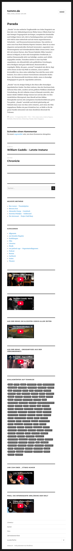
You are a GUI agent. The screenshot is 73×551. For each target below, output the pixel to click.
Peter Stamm (11, 451)
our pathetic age (22, 387)
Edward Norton (50, 393)
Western (36, 417)
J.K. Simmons (48, 430)
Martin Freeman (38, 408)
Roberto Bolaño (28, 424)
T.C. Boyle (47, 448)
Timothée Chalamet (13, 439)
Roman (11, 253)
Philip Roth (47, 451)
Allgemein (12, 233)
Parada (31, 119)
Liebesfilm (11, 405)
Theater (12, 261)
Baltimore (42, 393)
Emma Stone (34, 393)
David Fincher (20, 433)
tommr (12, 117)
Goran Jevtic (39, 117)
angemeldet (18, 134)
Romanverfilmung (12, 411)
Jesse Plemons (26, 393)
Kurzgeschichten (12, 430)
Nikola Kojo (25, 119)
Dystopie (10, 424)
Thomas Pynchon (39, 445)
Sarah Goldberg (12, 436)
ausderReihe (11, 540)
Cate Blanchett (36, 433)
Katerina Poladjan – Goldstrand (20, 214)
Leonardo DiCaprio (13, 442)
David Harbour (12, 393)
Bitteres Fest (13, 209)
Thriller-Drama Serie (13, 402)
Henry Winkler (47, 414)
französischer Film (22, 430)
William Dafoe (44, 433)
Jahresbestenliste (13, 535)
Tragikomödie (45, 442)
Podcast (12, 251)
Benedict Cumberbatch (20, 417)
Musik (11, 246)
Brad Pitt (19, 421)
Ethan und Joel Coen (44, 421)
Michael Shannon (28, 408)
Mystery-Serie (32, 411)
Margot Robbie (29, 451)
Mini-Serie (42, 396)
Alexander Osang (38, 451)
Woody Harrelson (23, 402)
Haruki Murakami (30, 436)
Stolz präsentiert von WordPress (23, 545)
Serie (10, 390)
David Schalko (26, 421)
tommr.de (13, 10)
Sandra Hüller (32, 439)
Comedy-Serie (33, 402)
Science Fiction (18, 424)
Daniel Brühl (49, 396)
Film (29, 117)
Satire (39, 384)
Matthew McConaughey (49, 384)
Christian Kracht (17, 390)
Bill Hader (11, 408)
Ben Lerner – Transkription (19, 206)
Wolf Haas (39, 414)
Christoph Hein (39, 390)
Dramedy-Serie (37, 427)
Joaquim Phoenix (22, 411)
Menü (62, 12)
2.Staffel (10, 448)
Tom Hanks (11, 454)
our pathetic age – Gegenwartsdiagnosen (23, 248)
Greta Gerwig (23, 414)
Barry (19, 393)
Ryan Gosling (19, 396)
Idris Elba (35, 396)
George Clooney (42, 387)
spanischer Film (23, 439)
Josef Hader (20, 427)
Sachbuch (12, 256)
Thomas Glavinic (23, 442)
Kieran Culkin (18, 405)
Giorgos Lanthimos (28, 399)
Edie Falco (33, 405)
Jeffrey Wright (12, 433)
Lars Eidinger (37, 399)
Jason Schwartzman (13, 414)
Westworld (30, 417)
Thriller (10, 384)
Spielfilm (39, 411)
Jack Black (31, 442)
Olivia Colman (47, 390)
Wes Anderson (31, 414)
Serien (11, 258)
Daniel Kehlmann (12, 387)
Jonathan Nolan (49, 445)
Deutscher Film (39, 436)
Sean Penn (46, 427)
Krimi (38, 442)
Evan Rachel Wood (19, 448)
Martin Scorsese (47, 411)
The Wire (28, 433)
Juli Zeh (36, 424)
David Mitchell (19, 454)
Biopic (31, 390)
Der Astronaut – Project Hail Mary (21, 216)
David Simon (11, 421)
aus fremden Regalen (16, 236)
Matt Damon (40, 430)
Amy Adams (43, 424)
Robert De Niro (49, 439)
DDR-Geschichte (22, 445)
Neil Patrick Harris (32, 387)
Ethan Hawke (44, 417)
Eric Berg (25, 390)
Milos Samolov (17, 119)
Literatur (12, 243)
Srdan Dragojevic (39, 119)
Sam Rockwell (46, 405)
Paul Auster (51, 387)
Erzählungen (13, 238)
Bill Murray (30, 445)
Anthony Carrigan (38, 448)
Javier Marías (21, 436)
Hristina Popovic (48, 117)
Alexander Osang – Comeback (19, 211)
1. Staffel (11, 417)
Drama (44, 399)
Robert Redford (12, 427)
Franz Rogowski (19, 408)
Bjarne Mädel (47, 408)
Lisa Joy (26, 405)
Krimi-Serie (34, 421)
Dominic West (29, 448)
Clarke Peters (27, 396)
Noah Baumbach (12, 445)
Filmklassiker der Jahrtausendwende (46, 402)
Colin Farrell (40, 439)
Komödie (10, 119)
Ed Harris (17, 384)
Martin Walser (18, 399)
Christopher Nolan (32, 384)
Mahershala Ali (32, 430)
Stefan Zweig (29, 427)
